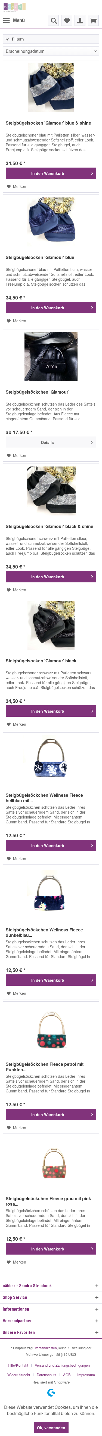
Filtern (17, 39)
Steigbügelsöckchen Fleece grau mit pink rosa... (48, 1201)
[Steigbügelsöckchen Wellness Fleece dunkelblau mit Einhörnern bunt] (51, 894)
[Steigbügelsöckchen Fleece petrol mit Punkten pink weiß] (51, 1028)
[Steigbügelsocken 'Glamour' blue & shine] (51, 87)
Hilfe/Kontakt (18, 1365)
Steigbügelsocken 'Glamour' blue (40, 257)
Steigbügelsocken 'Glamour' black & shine (49, 526)
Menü (19, 20)
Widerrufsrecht (18, 1374)
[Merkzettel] (66, 20)
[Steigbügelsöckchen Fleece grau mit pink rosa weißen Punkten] (51, 1163)
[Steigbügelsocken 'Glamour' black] (51, 625)
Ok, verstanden (51, 1427)
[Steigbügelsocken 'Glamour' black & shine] (51, 491)
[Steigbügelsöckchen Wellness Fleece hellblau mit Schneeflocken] (51, 759)
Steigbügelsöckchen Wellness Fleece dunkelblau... (44, 932)
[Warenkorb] (93, 20)
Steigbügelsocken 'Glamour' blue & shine (48, 123)
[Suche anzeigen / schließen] (53, 20)
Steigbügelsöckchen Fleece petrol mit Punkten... (45, 1066)
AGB (67, 1374)
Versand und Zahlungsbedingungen (62, 1365)
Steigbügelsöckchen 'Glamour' (37, 392)
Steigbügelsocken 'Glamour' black (41, 661)
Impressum (86, 1374)
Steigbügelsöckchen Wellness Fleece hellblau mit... (44, 797)
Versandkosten (46, 1347)
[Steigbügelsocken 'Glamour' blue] (51, 221)
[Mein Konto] (80, 20)
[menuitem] (13, 20)
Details (47, 442)
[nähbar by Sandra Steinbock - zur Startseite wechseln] (15, 7)
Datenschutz (47, 1374)
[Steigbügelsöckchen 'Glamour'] (51, 356)
